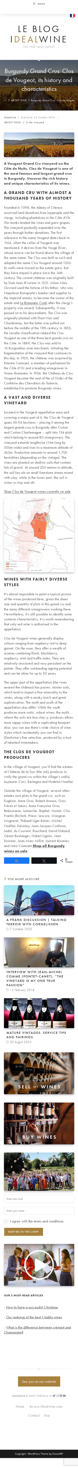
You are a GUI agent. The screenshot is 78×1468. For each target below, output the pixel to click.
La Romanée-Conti (33, 303)
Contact (34, 1415)
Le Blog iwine (39, 34)
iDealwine (10, 117)
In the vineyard (35, 122)
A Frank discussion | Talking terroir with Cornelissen (36, 922)
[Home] (5, 100)
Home (20, 1406)
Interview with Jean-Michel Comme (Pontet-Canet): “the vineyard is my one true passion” (35, 978)
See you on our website (39, 1381)
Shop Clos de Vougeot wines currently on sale (37, 491)
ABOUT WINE (12, 122)
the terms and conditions (46, 1221)
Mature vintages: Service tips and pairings (36, 1034)
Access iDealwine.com (45, 1406)
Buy (47, 1415)
